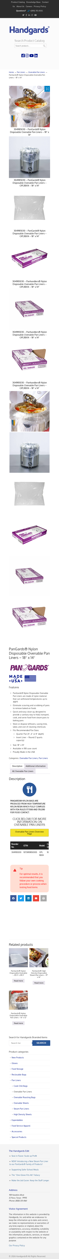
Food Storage (17, 1069)
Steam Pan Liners (21, 1109)
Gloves (15, 1063)
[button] (13, 898)
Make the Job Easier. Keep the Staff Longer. (30, 1180)
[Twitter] (23, 15)
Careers (29, 6)
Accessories (17, 1131)
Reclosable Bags (19, 1074)
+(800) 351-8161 (36, 11)
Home (11, 72)
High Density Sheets (23, 1114)
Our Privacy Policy (17, 1245)
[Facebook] (26, 15)
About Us (20, 6)
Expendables (17, 1120)
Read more (18, 981)
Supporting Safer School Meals (25, 1169)
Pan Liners (21, 72)
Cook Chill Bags (21, 1086)
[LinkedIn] (29, 15)
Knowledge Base (33, 2)
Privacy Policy (40, 6)
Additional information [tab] (36, 766)
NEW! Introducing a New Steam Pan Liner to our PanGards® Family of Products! (28, 1162)
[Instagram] (32, 15)
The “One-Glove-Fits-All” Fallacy (26, 1175)
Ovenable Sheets (21, 1103)
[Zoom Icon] (47, 89)
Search (44, 46)
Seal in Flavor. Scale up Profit (24, 1156)
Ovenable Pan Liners (36, 72)
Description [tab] (17, 766)
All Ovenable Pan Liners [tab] (22, 771)
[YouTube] (35, 15)
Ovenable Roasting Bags (25, 1097)
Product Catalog (18, 2)
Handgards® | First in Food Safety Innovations (29, 29)
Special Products (19, 1137)
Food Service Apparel (21, 1126)
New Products (18, 1057)
